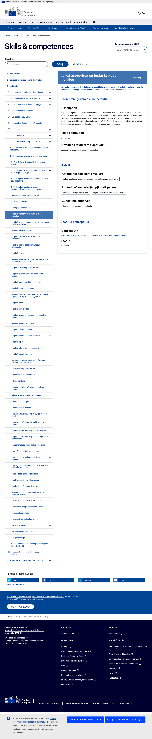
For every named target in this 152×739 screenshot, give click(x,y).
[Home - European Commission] (24, 12)
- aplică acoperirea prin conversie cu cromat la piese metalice (30, 223)
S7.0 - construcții (17, 135)
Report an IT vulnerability (50, 703)
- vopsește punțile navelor (23, 531)
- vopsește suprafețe (20, 538)
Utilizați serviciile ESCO (75, 28)
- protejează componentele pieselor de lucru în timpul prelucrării (30, 467)
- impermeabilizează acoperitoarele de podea (28, 388)
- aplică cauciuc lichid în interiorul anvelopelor (26, 238)
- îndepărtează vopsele (21, 408)
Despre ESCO (34, 28)
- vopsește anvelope (20, 513)
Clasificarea (52, 28)
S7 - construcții (14, 129)
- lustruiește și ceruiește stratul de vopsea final (29, 415)
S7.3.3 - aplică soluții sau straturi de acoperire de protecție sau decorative (26, 188)
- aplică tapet (17, 342)
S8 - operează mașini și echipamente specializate (23, 553)
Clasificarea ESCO (21, 36)
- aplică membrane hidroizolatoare (26, 282)
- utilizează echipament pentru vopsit (27, 507)
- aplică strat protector (21, 309)
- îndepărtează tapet (20, 402)
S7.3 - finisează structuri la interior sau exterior (29, 156)
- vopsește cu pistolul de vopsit (25, 519)
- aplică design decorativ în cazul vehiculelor (26, 246)
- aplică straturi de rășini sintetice (26, 336)
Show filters (78, 64)
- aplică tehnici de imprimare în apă (27, 348)
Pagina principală (15, 28)
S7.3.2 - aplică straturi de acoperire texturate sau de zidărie (29, 180)
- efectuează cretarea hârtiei (24, 375)
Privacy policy (109, 703)
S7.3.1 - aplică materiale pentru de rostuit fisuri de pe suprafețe (28, 171)
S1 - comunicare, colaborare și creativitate (25, 92)
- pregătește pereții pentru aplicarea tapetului (27, 458)
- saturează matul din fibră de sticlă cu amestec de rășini (28, 493)
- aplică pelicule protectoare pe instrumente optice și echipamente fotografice (30, 295)
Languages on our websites (76, 703)
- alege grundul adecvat (22, 208)
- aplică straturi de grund (22, 329)
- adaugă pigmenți (19, 202)
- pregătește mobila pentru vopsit (26, 451)
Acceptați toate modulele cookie (85, 719)
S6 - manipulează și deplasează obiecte (25, 123)
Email (122, 580)
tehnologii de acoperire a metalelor (77, 206)
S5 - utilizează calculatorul (19, 117)
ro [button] (143, 13)
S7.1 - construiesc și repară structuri (25, 142)
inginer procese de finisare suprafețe (108, 193)
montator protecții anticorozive (75, 193)
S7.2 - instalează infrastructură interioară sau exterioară (29, 149)
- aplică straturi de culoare (23, 323)
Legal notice (124, 703)
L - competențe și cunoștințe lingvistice (24, 80)
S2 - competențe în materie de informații (24, 98)
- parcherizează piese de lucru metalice (28, 445)
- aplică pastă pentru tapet (23, 288)
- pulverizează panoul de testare (25, 486)
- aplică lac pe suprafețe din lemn (26, 268)
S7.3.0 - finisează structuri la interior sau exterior (28, 163)
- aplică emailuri (19, 253)
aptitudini (65, 87)
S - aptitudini (12, 86)
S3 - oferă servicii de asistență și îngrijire (25, 105)
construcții (76, 87)
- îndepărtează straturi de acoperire (26, 395)
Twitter (15, 580)
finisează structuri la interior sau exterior (100, 87)
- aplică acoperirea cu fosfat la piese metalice (27, 215)
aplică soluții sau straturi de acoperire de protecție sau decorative (90, 179)
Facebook (52, 580)
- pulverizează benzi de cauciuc (25, 480)
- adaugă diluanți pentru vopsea (25, 195)
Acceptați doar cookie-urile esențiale (125, 719)
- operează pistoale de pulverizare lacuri (29, 430)
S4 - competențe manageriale (20, 111)
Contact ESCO (67, 633)
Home (7, 36)
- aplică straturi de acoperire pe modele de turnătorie (30, 316)
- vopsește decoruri (20, 525)
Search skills (11, 59)
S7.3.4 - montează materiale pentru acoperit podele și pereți (29, 545)
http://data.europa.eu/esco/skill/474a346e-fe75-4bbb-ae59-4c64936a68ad (93, 236)
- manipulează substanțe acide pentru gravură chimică (28, 423)
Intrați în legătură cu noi (124, 28)
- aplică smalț (17, 303)
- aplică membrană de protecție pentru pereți (28, 275)
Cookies (95, 703)
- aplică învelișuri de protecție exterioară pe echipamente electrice (30, 260)
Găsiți (60, 64)
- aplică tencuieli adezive (22, 354)
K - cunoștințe (13, 74)
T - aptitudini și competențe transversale (25, 560)
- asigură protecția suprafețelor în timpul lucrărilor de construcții (28, 361)
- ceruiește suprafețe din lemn (24, 369)
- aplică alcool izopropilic (22, 230)
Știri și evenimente (100, 28)
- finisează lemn (18, 381)
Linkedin (87, 580)
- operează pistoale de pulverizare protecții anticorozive (30, 438)
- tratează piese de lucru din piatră (26, 501)
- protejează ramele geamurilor (25, 474)
